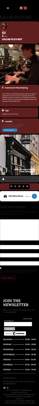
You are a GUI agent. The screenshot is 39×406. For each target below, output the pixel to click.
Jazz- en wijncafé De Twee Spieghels (13, 125)
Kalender (10, 179)
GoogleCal (21, 179)
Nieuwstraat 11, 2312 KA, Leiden (11, 127)
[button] (8, 8)
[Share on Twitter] (15, 186)
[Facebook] (21, 8)
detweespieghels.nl (9, 378)
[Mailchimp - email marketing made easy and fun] (15, 335)
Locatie (8, 121)
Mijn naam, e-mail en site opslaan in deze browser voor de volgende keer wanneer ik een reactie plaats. (19, 271)
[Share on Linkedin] (19, 186)
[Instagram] (25, 8)
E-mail (2, 252)
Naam (2, 244)
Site (1, 260)
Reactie (3, 218)
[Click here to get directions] (34, 196)
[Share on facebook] (11, 186)
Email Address (9, 321)
